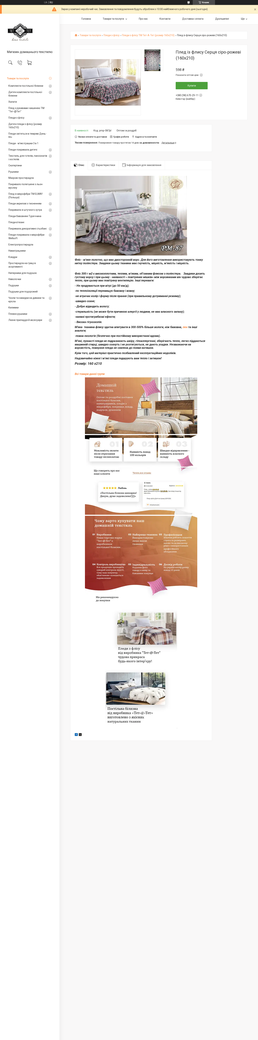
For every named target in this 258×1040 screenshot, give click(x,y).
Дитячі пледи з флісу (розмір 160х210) (25, 126)
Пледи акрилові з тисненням (24, 203)
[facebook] (76, 735)
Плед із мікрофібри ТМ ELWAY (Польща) (25, 195)
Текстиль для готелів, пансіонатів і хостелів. (27, 157)
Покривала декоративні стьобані (27, 228)
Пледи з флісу (16, 117)
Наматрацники (17, 250)
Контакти (165, 18)
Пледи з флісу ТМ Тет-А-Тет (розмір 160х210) (148, 35)
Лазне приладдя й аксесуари (25, 320)
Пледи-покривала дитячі (22, 149)
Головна (86, 18)
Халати (12, 101)
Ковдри (12, 257)
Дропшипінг (222, 18)
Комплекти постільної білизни (25, 85)
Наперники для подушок (22, 273)
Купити (192, 85)
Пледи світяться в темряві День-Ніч (27, 135)
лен (185, 327)
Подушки (13, 285)
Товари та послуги (18, 78)
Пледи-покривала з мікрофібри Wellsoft (26, 236)
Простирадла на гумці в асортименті (22, 265)
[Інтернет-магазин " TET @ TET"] (29, 32)
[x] (80, 735)
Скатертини (15, 165)
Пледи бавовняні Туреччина (24, 216)
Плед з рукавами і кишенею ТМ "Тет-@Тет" (26, 110)
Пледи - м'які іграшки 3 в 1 (23, 143)
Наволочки (14, 279)
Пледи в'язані (16, 222)
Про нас (143, 18)
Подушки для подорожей (23, 291)
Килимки (13, 307)
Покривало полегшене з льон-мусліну (25, 186)
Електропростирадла (20, 244)
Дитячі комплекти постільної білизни (25, 94)
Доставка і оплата (192, 18)
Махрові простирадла (21, 177)
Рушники (13, 171)
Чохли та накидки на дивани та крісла (26, 299)
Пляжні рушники (17, 313)
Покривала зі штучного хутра (25, 209)
